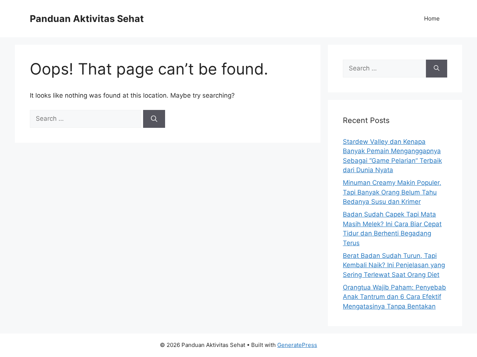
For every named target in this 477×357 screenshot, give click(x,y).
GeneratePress (297, 344)
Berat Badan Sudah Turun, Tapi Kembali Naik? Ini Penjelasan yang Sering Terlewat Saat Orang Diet (394, 265)
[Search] (154, 119)
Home (432, 18)
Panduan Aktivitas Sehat (87, 18)
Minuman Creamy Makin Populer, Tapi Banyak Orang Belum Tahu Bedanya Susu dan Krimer (392, 192)
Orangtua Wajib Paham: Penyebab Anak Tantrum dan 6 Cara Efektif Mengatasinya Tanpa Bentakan (394, 297)
